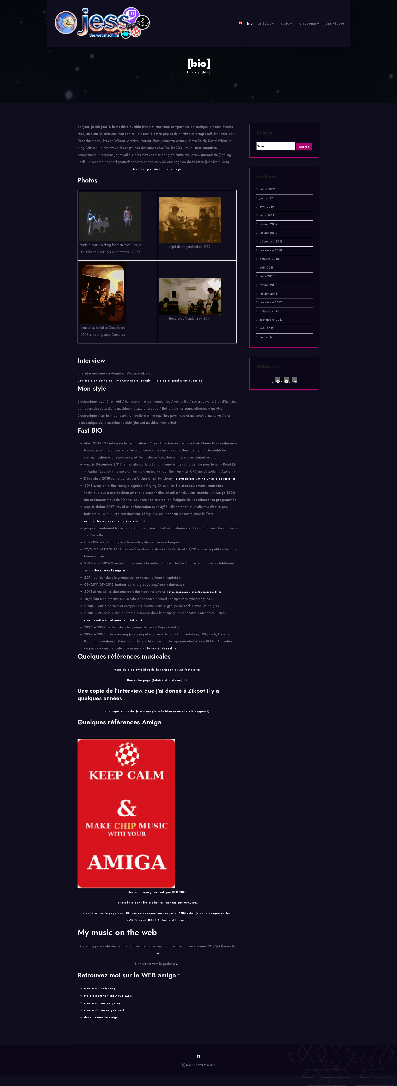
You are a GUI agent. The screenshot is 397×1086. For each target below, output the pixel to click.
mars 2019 (266, 215)
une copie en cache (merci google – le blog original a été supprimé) (157, 711)
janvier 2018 (268, 293)
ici (157, 953)
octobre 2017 (269, 311)
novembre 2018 (270, 250)
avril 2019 (266, 206)
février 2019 (268, 224)
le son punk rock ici (162, 648)
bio (250, 23)
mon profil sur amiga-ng (102, 1003)
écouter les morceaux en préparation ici (114, 521)
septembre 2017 (271, 319)
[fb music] (277, 379)
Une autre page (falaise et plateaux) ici (157, 680)
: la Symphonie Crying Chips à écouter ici (204, 479)
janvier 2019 (268, 232)
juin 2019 (266, 198)
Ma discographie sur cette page (157, 169)
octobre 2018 (269, 259)
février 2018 (268, 285)
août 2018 (266, 267)
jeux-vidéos (334, 23)
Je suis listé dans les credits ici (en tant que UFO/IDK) (157, 903)
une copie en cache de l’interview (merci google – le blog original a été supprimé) (141, 381)
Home (192, 72)
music (284, 23)
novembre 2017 (270, 302)
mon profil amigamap (100, 988)
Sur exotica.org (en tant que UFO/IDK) (157, 892)
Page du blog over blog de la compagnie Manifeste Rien (157, 670)
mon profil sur (94, 1010)
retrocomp (307, 23)
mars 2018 (266, 276)
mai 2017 (266, 337)
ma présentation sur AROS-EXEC (108, 996)
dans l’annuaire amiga (101, 1017)
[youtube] (286, 379)
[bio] (206, 72)
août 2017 (266, 328)
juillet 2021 (267, 189)
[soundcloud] (294, 379)
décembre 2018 (271, 241)
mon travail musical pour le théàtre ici (113, 620)
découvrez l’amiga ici (110, 570)
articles (264, 23)
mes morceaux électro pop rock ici (195, 592)
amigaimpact (114, 1010)
